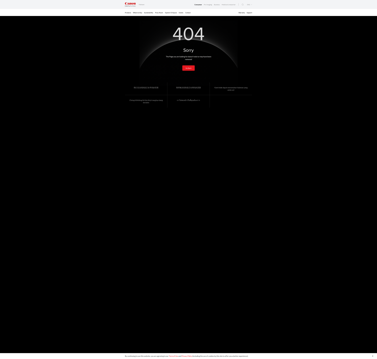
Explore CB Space (171, 12)
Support (249, 12)
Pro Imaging (208, 4)
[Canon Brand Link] (130, 4)
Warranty (241, 12)
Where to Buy (137, 12)
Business (217, 4)
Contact (188, 12)
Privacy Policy (187, 356)
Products (128, 12)
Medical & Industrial (228, 4)
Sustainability (148, 12)
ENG (248, 4)
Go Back (188, 68)
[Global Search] (243, 5)
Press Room (159, 12)
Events (181, 12)
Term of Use (173, 356)
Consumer (198, 4)
